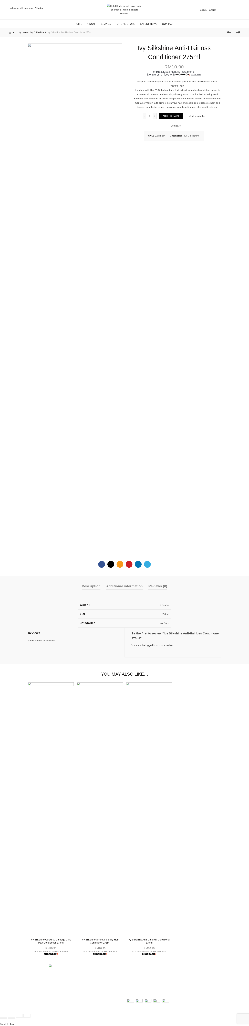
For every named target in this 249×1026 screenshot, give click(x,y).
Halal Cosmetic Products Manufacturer (98, 978)
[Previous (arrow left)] (3, 1020)
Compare (176, 125)
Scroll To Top (7, 1024)
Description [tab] (91, 586)
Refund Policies (135, 978)
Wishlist (230, 8)
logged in (150, 645)
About (91, 24)
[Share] (11, 1016)
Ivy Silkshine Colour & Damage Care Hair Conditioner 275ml (50, 941)
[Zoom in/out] (26, 1016)
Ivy (31, 32)
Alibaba (39, 8)
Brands (106, 24)
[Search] (221, 9)
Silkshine (39, 32)
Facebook (27, 8)
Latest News (149, 24)
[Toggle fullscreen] (19, 1016)
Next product (237, 32)
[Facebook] (101, 564)
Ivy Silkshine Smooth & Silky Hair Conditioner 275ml (100, 941)
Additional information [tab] (124, 586)
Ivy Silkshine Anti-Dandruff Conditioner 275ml (149, 941)
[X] (110, 564)
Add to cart (171, 116)
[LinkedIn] (138, 564)
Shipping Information (138, 974)
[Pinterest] (129, 564)
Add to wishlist (197, 116)
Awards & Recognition (89, 974)
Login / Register (208, 10)
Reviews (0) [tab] (157, 586)
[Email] (120, 564)
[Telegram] (147, 564)
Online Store (126, 24)
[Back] (11, 32)
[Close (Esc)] (3, 1016)
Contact (168, 24)
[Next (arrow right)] (11, 1020)
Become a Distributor (89, 982)
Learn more (196, 75)
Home (78, 24)
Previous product (229, 32)
